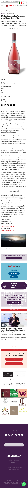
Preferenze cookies (15, 483)
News (4, 314)
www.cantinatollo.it (7, 230)
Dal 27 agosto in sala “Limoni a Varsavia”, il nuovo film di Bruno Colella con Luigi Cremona (13, 330)
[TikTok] (22, 435)
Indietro (7, 11)
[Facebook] (2, 105)
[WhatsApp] (8, 105)
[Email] (11, 105)
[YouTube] (19, 435)
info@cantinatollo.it (7, 226)
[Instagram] (9, 435)
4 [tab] (15, 346)
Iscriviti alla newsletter (14, 258)
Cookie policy (7, 483)
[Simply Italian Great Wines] (7, 384)
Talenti (14, 277)
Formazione (14, 273)
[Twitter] (12, 435)
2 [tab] (12, 346)
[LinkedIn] (5, 105)
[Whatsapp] (24, 484)
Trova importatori (14, 302)
